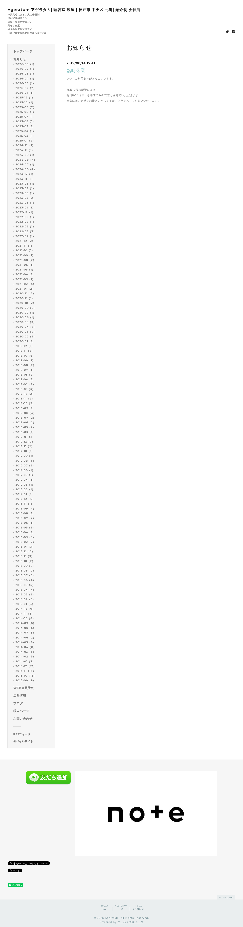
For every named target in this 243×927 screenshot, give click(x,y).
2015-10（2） (25, 561)
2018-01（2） (25, 437)
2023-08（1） (25, 183)
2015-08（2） (25, 570)
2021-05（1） (25, 269)
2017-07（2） (25, 465)
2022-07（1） (25, 221)
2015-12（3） (25, 551)
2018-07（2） (25, 417)
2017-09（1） (25, 456)
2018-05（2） (25, 427)
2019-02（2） (25, 384)
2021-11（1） (24, 245)
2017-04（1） (25, 479)
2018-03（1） (25, 432)
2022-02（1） (25, 236)
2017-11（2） (24, 446)
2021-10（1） (24, 250)
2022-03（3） (25, 231)
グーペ (122, 922)
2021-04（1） (25, 274)
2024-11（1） (24, 150)
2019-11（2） (24, 350)
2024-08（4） (26, 159)
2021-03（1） (25, 279)
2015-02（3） (25, 599)
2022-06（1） (25, 226)
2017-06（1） (25, 470)
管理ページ (136, 922)
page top (227, 897)
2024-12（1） (25, 145)
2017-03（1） (25, 484)
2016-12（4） (25, 499)
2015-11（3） (24, 556)
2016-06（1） (25, 522)
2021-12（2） (25, 241)
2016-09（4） (25, 508)
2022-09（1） (25, 217)
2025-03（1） (25, 136)
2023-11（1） (24, 179)
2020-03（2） (25, 331)
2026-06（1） (25, 73)
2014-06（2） (25, 637)
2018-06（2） (25, 422)
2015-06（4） (25, 580)
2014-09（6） (25, 623)
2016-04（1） (25, 532)
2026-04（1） (25, 78)
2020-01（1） (25, 341)
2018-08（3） (25, 413)
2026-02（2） (25, 88)
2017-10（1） (24, 451)
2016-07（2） (25, 518)
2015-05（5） (25, 585)
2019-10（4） (25, 355)
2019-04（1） (25, 379)
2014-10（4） (25, 618)
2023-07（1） (25, 188)
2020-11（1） (24, 298)
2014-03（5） (25, 651)
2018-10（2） (25, 403)
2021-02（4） (25, 284)
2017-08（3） (25, 460)
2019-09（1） (25, 360)
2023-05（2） (25, 198)
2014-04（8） (25, 647)
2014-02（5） (25, 656)
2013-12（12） (25, 666)
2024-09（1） (25, 155)
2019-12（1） (24, 346)
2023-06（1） (25, 193)
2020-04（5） (25, 327)
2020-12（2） (25, 293)
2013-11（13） (25, 671)
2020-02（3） (25, 336)
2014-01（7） (25, 661)
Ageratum (112, 917)
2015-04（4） (25, 589)
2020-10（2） (25, 303)
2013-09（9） (25, 680)
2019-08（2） (25, 365)
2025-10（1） (25, 102)
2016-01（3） (25, 546)
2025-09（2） (25, 107)
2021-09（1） (25, 255)
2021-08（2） (25, 260)
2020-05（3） (25, 322)
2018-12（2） (25, 393)
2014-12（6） (25, 608)
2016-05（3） (25, 527)
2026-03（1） (25, 83)
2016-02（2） (25, 542)
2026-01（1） (25, 92)
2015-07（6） (25, 575)
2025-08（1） (25, 112)
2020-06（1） (25, 317)
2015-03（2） (25, 594)
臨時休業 (75, 70)
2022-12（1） (25, 212)
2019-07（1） (25, 370)
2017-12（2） (25, 441)
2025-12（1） (25, 97)
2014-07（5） (25, 632)
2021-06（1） (25, 265)
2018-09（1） (25, 408)
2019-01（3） (25, 389)
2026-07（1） (25, 69)
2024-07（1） (25, 164)
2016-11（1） (24, 503)
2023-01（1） (25, 207)
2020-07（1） (25, 312)
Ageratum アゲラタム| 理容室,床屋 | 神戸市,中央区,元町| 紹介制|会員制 (74, 9)
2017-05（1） (25, 475)
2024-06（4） (25, 169)
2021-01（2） (25, 288)
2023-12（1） (25, 174)
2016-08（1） (25, 513)
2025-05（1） (25, 126)
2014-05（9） (25, 642)
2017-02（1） (25, 489)
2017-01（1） (24, 494)
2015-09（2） (25, 566)
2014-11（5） (24, 613)
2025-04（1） (25, 131)
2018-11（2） (24, 398)
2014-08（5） (25, 628)
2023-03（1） (25, 202)
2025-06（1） (25, 121)
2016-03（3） (25, 537)
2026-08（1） (25, 64)
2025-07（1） (25, 116)
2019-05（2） (25, 374)
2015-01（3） (25, 604)
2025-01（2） (25, 140)
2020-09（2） (25, 308)
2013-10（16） (25, 675)
